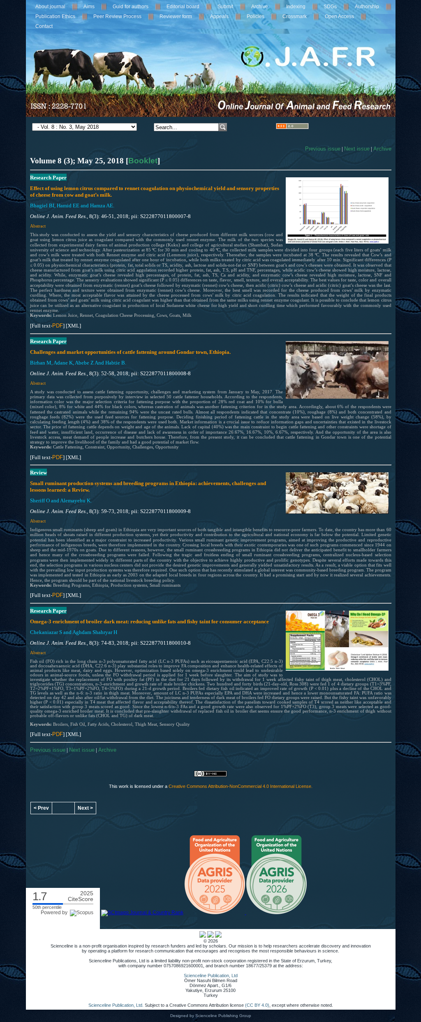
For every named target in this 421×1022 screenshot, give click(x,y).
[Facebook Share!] (202, 936)
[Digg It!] (218, 936)
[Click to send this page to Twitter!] (210, 936)
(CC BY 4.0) (257, 1005)
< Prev (41, 808)
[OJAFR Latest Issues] (292, 127)
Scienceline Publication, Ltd (211, 975)
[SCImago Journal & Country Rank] (142, 912)
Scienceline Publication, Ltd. (115, 1005)
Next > (85, 808)
